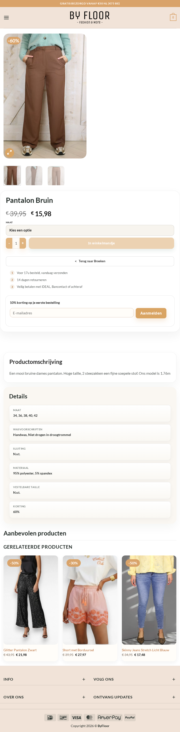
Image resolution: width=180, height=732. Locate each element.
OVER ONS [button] (14, 697)
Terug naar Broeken (90, 261)
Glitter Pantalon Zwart (20, 650)
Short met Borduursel (78, 650)
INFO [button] (8, 679)
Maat (9, 222)
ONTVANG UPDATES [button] (113, 697)
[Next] (79, 96)
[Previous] (11, 96)
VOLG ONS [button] (104, 679)
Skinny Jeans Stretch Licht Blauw (145, 650)
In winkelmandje (101, 243)
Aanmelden (151, 313)
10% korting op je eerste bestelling (35, 302)
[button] (6, 17)
